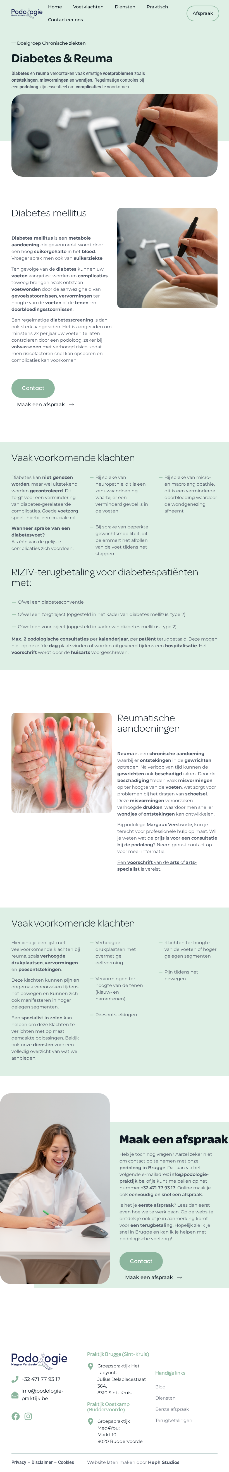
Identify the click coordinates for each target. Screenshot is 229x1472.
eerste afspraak (156, 1205)
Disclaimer (42, 1462)
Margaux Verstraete (169, 824)
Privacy (18, 1462)
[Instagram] (28, 1416)
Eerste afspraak (172, 1409)
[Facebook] (15, 1416)
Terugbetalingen (173, 1420)
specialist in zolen (42, 1017)
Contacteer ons (65, 19)
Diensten (125, 7)
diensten (43, 1044)
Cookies (66, 1462)
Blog (160, 1387)
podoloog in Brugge (142, 1167)
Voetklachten (88, 7)
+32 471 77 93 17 (158, 1187)
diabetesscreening (71, 320)
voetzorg (68, 511)
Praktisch (157, 7)
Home (55, 7)
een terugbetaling (151, 1225)
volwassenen (26, 346)
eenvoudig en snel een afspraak (165, 1194)
